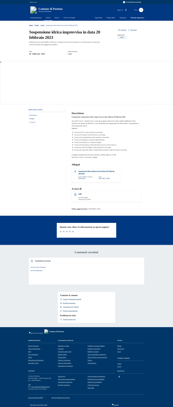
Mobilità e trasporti (93, 352)
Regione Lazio (33, 2)
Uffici (29, 352)
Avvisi (119, 352)
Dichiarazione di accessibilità (96, 379)
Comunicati (120, 349)
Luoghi (119, 364)
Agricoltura (98, 18)
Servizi (57, 18)
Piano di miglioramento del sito (60, 398)
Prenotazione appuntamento (66, 379)
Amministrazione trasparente (96, 376)
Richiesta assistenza (64, 385)
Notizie (119, 346)
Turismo (90, 360)
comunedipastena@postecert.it (40, 387)
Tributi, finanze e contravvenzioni (97, 357)
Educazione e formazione (65, 366)
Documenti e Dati (33, 363)
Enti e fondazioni (33, 354)
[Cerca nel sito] (141, 10)
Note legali (91, 388)
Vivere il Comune (69, 18)
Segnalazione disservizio (65, 382)
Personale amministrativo (35, 360)
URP (80, 194)
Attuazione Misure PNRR (35, 398)
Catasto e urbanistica (64, 360)
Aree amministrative (34, 349)
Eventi (119, 366)
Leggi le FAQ (61, 376)
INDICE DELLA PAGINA (35, 109)
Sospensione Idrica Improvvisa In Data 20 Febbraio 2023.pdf (96, 172)
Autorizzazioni (62, 357)
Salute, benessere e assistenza (97, 354)
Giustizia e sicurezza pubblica (96, 346)
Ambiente (61, 349)
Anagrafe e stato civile (64, 352)
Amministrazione (36, 18)
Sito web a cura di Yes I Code (38, 405)
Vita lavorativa (92, 363)
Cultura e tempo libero (64, 363)
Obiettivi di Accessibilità (95, 382)
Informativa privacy (93, 385)
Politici (30, 357)
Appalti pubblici (62, 354)
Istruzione (123, 18)
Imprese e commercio (94, 349)
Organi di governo (33, 346)
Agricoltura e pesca (63, 346)
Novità (48, 18)
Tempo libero (111, 18)
